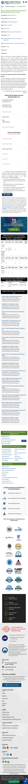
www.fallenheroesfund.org (15, 654)
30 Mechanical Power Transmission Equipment (14, 43)
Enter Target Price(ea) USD (8, 125)
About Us (4, 696)
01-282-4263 (6, 28)
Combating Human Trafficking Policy (11, 719)
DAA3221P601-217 (5, 436)
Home (2, 6)
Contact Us (5, 698)
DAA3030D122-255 (10, 363)
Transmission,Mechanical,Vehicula (10, 477)
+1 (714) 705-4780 (9, 670)
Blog (3, 701)
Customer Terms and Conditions (10, 726)
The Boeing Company (10, 6)
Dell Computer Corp (6, 453)
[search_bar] (23, 2)
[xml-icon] (3, 706)
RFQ (24, 441)
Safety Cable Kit (5, 466)
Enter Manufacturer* (7, 105)
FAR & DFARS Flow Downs (9, 735)
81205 (8, 35)
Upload (13, 229)
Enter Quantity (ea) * (6, 110)
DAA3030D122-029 (10, 304)
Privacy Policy (5, 712)
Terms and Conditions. (14, 177)
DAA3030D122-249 (10, 418)
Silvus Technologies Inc (7, 454)
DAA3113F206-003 (12, 402)
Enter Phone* (5, 152)
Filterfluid (4, 476)
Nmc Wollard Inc (5, 456)
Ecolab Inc (17, 460)
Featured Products (7, 740)
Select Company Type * (7, 147)
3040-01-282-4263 (8, 25)
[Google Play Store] (6, 761)
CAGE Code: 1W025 (5, 443)
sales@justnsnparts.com (10, 667)
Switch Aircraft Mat (6, 481)
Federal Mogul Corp (5, 438)
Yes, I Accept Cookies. (14, 781)
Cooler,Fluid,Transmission (8, 483)
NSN (3, 120)
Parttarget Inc (5, 460)
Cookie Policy (5, 715)
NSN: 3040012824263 (6, 442)
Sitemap (5, 704)
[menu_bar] (26, 2)
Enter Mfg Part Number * (7, 100)
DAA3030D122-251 (10, 346)
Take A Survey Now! (13, 685)
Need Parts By (5, 115)
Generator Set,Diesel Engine (8, 470)
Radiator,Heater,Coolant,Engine (9, 468)
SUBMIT (8, 195)
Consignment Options (7, 738)
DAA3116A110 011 (14, 395)
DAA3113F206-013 (12, 296)
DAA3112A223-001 (14, 410)
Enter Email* (5, 157)
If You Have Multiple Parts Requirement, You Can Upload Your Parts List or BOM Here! (14, 224)
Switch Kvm (4, 474)
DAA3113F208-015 (12, 378)
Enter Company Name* (7, 142)
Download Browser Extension (10, 758)
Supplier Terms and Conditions (10, 728)
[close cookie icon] (26, 779)
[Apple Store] (3, 761)
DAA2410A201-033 (11, 321)
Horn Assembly (5, 479)
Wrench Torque (5, 472)
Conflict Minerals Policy (8, 717)
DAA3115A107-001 (14, 371)
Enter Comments (6, 162)
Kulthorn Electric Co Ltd (7, 458)
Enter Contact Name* (7, 137)
